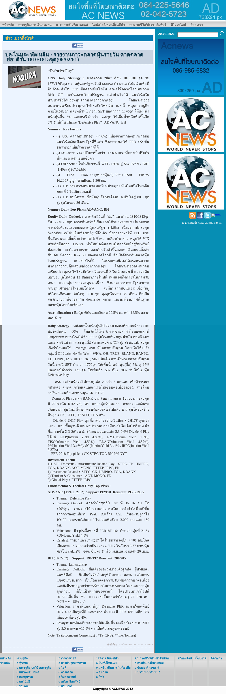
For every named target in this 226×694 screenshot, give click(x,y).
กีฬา (101, 677)
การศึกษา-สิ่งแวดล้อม (150, 663)
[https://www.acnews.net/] (145, 9)
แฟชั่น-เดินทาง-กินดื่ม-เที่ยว (115, 667)
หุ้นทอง (23, 663)
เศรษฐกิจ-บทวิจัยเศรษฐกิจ (35, 667)
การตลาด (67, 672)
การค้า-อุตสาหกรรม (73, 663)
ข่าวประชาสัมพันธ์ (148, 672)
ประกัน (23, 686)
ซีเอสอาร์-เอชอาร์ (148, 667)
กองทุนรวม (26, 677)
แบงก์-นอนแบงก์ (29, 672)
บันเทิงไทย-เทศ (108, 663)
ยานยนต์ (66, 686)
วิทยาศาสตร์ (68, 677)
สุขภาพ (103, 672)
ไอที (63, 667)
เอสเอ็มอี (24, 681)
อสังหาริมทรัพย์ (70, 681)
